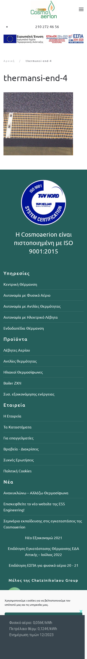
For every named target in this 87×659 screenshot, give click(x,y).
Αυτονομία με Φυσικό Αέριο (26, 295)
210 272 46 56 (47, 26)
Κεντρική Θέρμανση (20, 284)
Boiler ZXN (12, 383)
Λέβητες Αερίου (16, 350)
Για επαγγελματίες (18, 437)
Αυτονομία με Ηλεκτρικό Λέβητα (30, 317)
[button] (81, 9)
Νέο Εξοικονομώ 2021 (43, 537)
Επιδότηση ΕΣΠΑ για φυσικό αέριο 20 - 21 (43, 565)
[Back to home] (44, 9)
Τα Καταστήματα (17, 426)
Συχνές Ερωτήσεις (18, 459)
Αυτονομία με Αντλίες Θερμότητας (32, 306)
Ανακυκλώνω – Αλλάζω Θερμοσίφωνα (35, 492)
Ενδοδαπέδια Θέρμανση (23, 328)
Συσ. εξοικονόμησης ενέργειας (28, 394)
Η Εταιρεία (12, 415)
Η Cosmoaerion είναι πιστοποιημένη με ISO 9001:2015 (43, 243)
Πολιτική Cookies (17, 470)
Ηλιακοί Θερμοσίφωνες (23, 372)
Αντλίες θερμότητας (20, 361)
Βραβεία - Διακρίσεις (21, 448)
